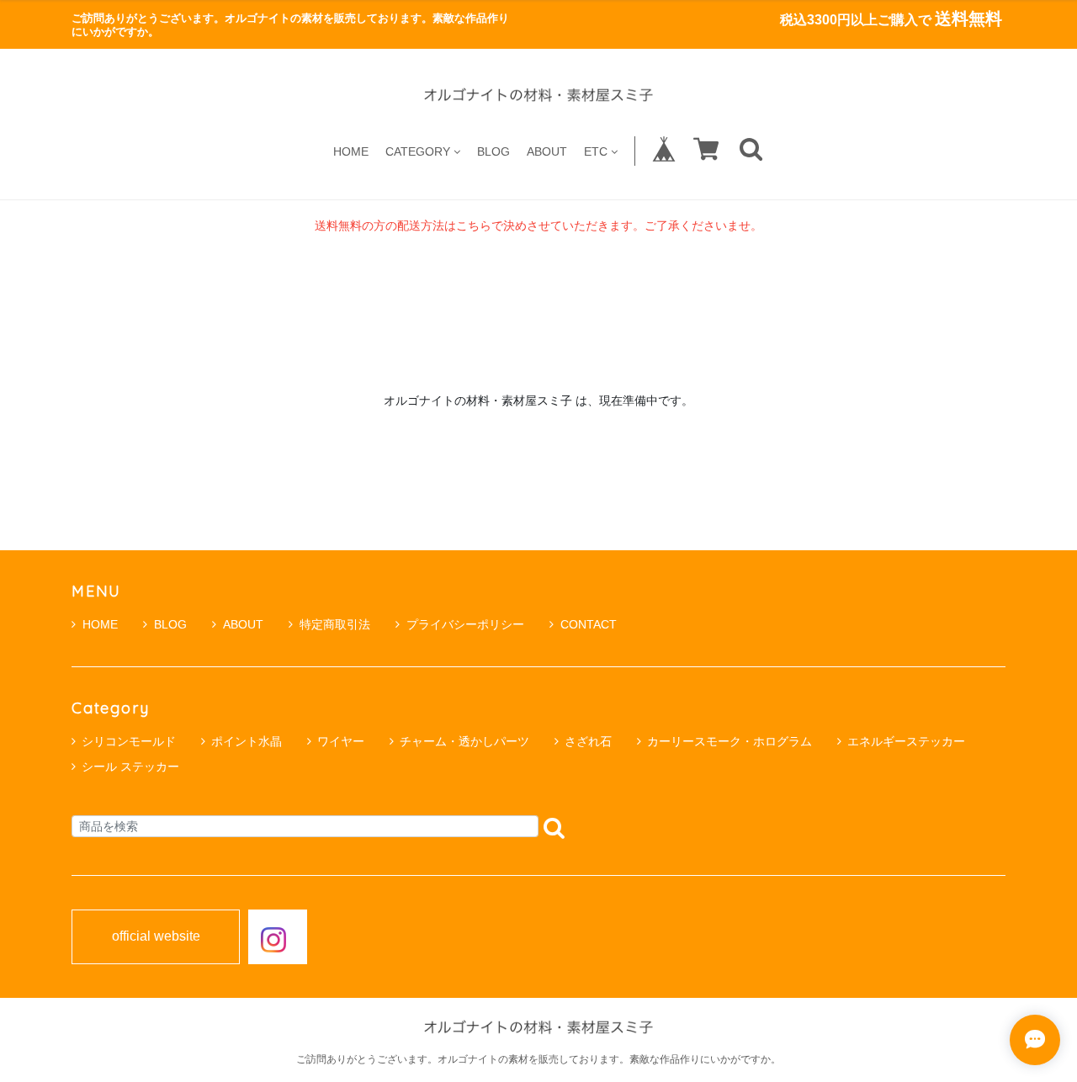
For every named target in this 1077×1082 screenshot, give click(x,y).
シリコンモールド (129, 741)
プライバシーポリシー (465, 624)
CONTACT (588, 624)
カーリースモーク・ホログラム (729, 741)
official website (156, 936)
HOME (351, 151)
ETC (595, 151)
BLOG (493, 151)
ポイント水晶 (246, 741)
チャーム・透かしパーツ (464, 741)
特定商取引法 (335, 624)
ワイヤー (340, 741)
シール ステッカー (130, 766)
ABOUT (547, 151)
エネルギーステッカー (906, 741)
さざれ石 (588, 741)
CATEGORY (417, 151)
